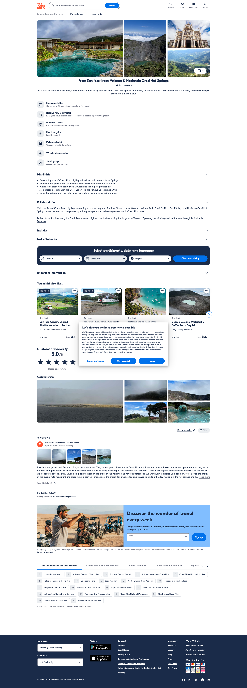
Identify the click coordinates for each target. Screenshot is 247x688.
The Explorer (173, 668)
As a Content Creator (195, 650)
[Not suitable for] (207, 239)
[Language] (194, 4)
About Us (172, 645)
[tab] (59, 566)
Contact (121, 645)
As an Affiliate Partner (195, 654)
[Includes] (207, 230)
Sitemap (121, 673)
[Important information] (207, 273)
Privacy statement (45, 552)
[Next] (209, 314)
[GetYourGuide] (41, 5)
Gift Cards (172, 663)
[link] (57, 314)
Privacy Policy (124, 654)
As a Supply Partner (194, 645)
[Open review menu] (207, 444)
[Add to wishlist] (74, 290)
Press (170, 659)
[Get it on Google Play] (100, 647)
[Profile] (205, 4)
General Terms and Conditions (131, 663)
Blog (170, 654)
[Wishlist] (171, 4)
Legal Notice (123, 650)
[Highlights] (207, 174)
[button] (123, 85)
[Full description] (207, 202)
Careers (171, 650)
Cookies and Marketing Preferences (133, 659)
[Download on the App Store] (100, 659)
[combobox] (77, 6)
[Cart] (182, 4)
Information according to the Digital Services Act (139, 668)
